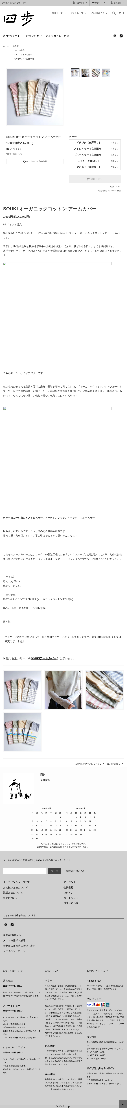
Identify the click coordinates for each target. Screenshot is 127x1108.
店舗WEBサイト (12, 36)
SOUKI (16, 46)
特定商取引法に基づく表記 (109, 191)
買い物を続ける (113, 764)
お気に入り (15, 154)
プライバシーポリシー (15, 951)
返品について (115, 186)
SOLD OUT (97, 179)
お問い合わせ (34, 36)
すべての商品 (18, 50)
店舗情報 (45, 780)
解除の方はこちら (75, 871)
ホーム (6, 46)
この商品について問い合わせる (88, 764)
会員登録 (117, 3)
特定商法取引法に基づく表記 (19, 945)
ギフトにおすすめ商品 (22, 54)
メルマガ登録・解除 (57, 36)
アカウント (80, 3)
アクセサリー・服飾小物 (23, 59)
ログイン (99, 3)
